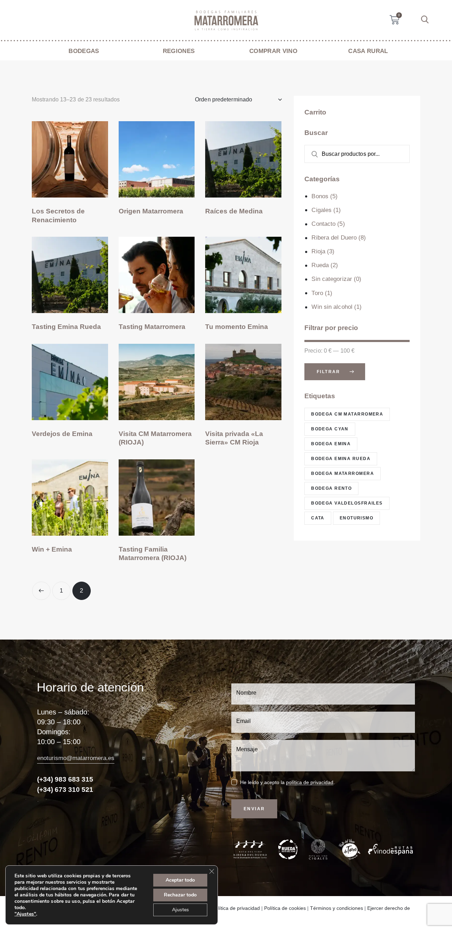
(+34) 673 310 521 (65, 789)
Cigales (321, 210)
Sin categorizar (331, 279)
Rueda (320, 265)
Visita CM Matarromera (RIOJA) (155, 438)
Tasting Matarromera (152, 326)
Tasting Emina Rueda (66, 326)
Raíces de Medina (234, 211)
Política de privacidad (236, 908)
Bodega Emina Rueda (340, 458)
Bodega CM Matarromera (347, 414)
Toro (317, 293)
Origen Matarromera (151, 211)
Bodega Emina (331, 443)
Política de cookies (285, 908)
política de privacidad (309, 782)
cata (318, 518)
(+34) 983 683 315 (65, 779)
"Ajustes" (25, 914)
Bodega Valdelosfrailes (347, 503)
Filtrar (328, 371)
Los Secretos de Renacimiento (58, 215)
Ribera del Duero (334, 237)
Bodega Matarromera (342, 473)
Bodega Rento (331, 488)
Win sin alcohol (331, 307)
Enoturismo (356, 518)
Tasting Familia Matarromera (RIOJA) (152, 554)
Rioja (318, 251)
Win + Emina (52, 549)
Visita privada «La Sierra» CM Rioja (234, 438)
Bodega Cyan (330, 428)
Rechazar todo (180, 894)
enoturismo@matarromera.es (75, 758)
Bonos (319, 196)
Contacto (323, 223)
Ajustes (180, 909)
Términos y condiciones (336, 908)
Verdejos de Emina (62, 433)
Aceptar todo (180, 880)
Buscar (310, 154)
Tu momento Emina (236, 326)
